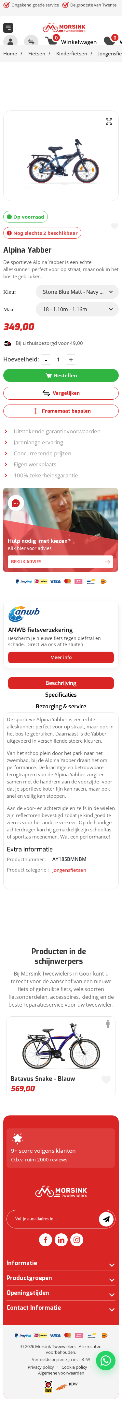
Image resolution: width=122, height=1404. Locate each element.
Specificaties (61, 695)
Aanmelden (106, 1219)
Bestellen (65, 375)
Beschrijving (61, 683)
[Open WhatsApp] (105, 1360)
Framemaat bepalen (66, 411)
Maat (9, 309)
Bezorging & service (61, 706)
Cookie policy (74, 1367)
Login (10, 42)
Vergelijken (66, 393)
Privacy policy (41, 1367)
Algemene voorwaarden (61, 1373)
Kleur (9, 292)
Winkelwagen (76, 41)
